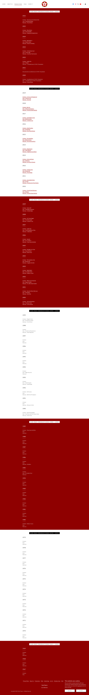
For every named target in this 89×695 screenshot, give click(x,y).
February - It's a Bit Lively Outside (30, 283)
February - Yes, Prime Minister (29, 130)
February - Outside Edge (28, 210)
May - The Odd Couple (27, 219)
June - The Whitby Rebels (28, 21)
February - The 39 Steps (27, 172)
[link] (44, 4)
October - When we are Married (29, 280)
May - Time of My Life (27, 251)
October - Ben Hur (26, 107)
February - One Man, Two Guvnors (30, 53)
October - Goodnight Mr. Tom (29, 117)
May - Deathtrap (26, 160)
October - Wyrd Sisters (27, 30)
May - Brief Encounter (27, 119)
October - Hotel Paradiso (28, 128)
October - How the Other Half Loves (30, 291)
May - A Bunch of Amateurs (28, 108)
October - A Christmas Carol (28, 50)
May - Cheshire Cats (27, 98)
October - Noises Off (27, 207)
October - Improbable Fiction (29, 179)
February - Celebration (27, 231)
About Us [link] (10, 4)
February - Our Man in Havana (29, 162)
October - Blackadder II (27, 40)
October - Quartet (26, 239)
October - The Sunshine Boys (29, 301)
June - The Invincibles (27, 31)
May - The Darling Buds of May (29, 230)
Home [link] (4, 4)
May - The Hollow (26, 292)
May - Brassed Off (26, 171)
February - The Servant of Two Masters (31, 182)
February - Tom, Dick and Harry (29, 141)
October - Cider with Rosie (28, 159)
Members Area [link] (57, 681)
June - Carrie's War (26, 52)
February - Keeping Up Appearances (30, 33)
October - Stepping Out (27, 148)
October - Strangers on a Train (29, 249)
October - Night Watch (27, 270)
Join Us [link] (51, 681)
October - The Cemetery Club (29, 259)
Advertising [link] (46, 681)
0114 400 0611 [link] (44, 687)
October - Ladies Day (27, 61)
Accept (81, 690)
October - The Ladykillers (28, 138)
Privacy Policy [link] (26, 681)
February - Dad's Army (27, 252)
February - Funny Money (28, 82)
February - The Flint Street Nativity (30, 110)
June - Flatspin (26, 62)
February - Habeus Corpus (28, 273)
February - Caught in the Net (28, 262)
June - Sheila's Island (27, 42)
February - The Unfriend (28, 22)
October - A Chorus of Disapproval (30, 96)
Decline (70, 690)
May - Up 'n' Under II (27, 240)
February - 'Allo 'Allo (27, 99)
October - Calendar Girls (28, 169)
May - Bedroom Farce (27, 139)
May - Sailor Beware (27, 150)
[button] (30, 4)
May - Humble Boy (26, 129)
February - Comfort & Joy (28, 120)
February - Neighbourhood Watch (30, 151)
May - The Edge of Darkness (28, 209)
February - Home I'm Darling (28, 43)
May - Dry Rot (25, 181)
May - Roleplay (26, 191)
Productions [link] (18, 4)
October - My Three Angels (28, 218)
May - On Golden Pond (27, 271)
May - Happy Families (27, 282)
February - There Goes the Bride (29, 242)
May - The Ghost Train (27, 302)
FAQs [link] (25, 4)
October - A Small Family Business (30, 190)
